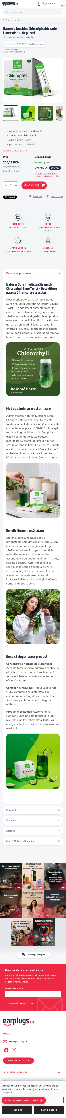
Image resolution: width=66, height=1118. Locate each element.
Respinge (17, 1110)
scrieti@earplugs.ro (18, 1041)
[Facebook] (5, 1049)
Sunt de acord (49, 1110)
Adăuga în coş (31, 185)
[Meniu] (62, 4)
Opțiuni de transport (48, 175)
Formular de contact (18, 1061)
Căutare (59, 12)
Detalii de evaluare (36, 44)
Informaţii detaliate (13, 151)
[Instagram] (13, 1049)
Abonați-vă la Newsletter (20, 1003)
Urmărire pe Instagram (36, 954)
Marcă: (14, 52)
